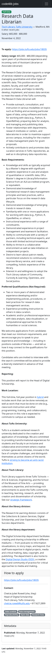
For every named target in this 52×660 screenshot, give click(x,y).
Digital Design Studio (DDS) (20, 559)
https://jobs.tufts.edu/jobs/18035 (29, 49)
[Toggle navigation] (46, 4)
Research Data (38, 615)
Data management (27, 611)
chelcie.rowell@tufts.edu (17, 603)
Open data (25, 615)
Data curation (10, 611)
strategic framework (21, 499)
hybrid (40, 397)
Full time (6, 12)
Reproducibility (11, 615)
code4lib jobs (10, 4)
